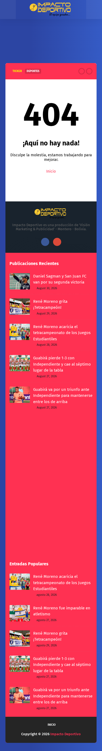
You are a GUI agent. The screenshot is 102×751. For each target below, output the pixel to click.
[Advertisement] (51, 46)
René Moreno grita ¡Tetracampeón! (50, 304)
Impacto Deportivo (65, 734)
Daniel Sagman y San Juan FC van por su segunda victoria (59, 279)
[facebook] (45, 242)
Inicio (51, 171)
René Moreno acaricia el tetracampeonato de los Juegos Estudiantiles (62, 332)
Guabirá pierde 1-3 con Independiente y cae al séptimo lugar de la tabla (62, 364)
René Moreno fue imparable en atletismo (61, 611)
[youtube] (57, 242)
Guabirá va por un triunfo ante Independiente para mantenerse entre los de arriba (62, 395)
